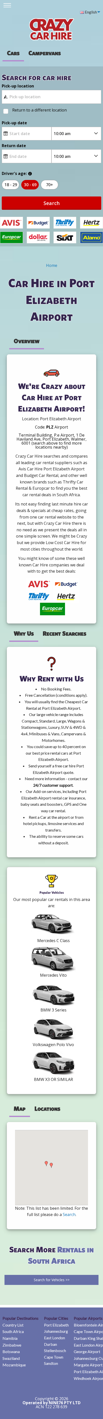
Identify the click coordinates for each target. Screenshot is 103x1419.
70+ (49, 184)
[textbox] (51, 97)
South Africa (13, 1331)
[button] (46, 1163)
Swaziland (11, 1358)
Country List (13, 1325)
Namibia (10, 1338)
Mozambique (14, 1364)
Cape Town (53, 1357)
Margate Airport (88, 1364)
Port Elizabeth (56, 1325)
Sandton (51, 1363)
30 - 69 (30, 184)
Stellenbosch (55, 1350)
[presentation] (44, 53)
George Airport (87, 1351)
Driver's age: (14, 173)
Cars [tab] (13, 52)
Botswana (11, 1351)
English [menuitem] (90, 12)
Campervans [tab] (44, 52)
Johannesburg (56, 1331)
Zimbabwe (11, 1345)
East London (54, 1337)
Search (52, 203)
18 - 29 (10, 184)
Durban (50, 1344)
